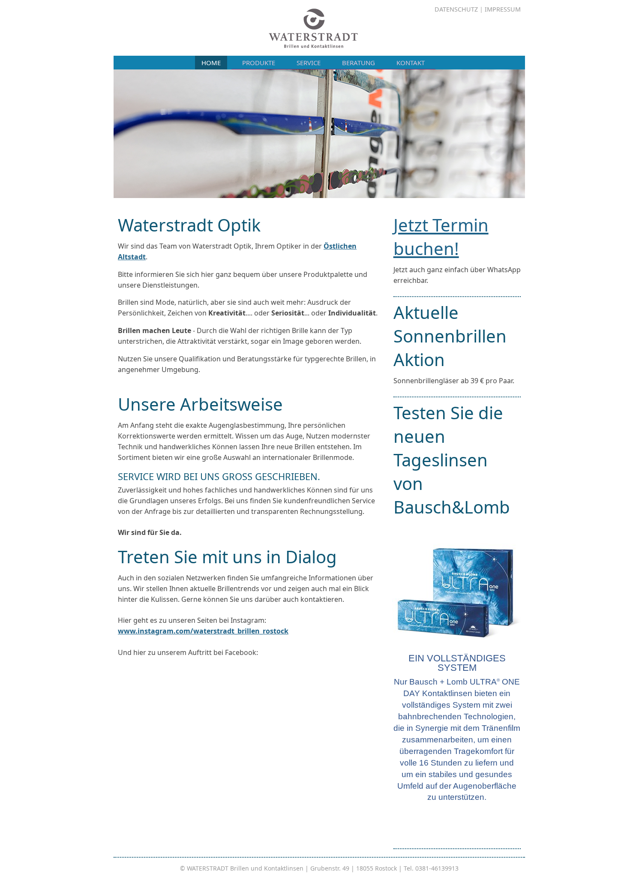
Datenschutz (456, 9)
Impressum (503, 9)
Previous (104, 131)
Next (534, 131)
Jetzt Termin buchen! (441, 236)
